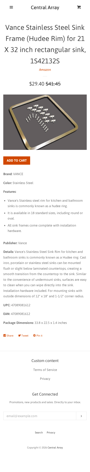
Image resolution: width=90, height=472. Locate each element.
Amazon (45, 69)
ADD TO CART (17, 160)
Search (39, 432)
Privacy (51, 432)
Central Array (55, 447)
